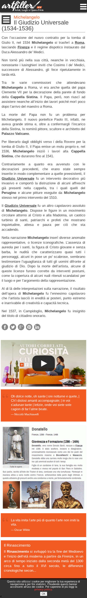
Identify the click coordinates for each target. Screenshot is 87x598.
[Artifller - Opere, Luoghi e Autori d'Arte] (22, 10)
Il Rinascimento (17, 545)
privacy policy (43, 589)
